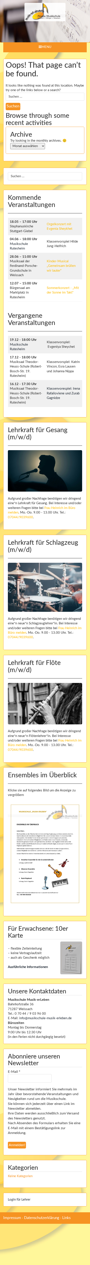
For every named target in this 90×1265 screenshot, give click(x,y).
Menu (46, 47)
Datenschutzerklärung (41, 1218)
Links (66, 1218)
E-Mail (14, 1071)
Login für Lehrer (19, 1199)
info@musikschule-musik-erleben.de (45, 1018)
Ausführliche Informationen (28, 967)
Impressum (12, 1218)
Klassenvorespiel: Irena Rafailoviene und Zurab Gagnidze (63, 393)
